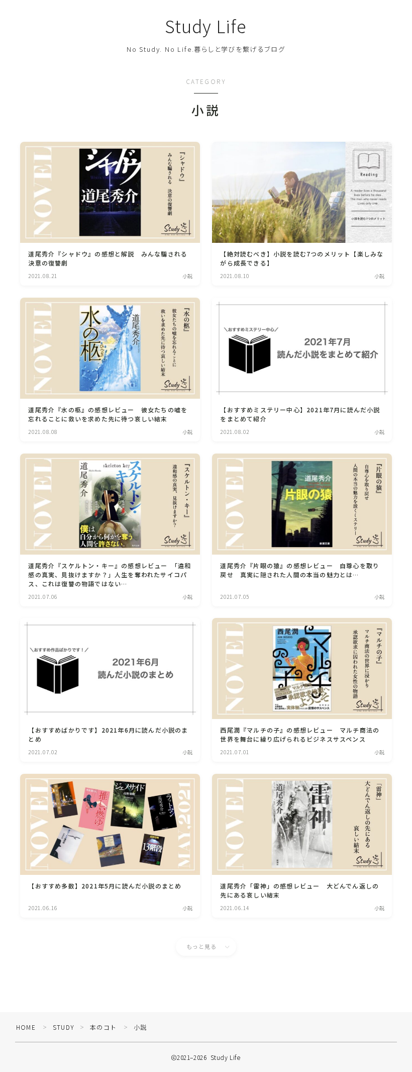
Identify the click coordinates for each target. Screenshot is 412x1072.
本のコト (103, 1027)
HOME (26, 1027)
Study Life (206, 26)
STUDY (63, 1027)
